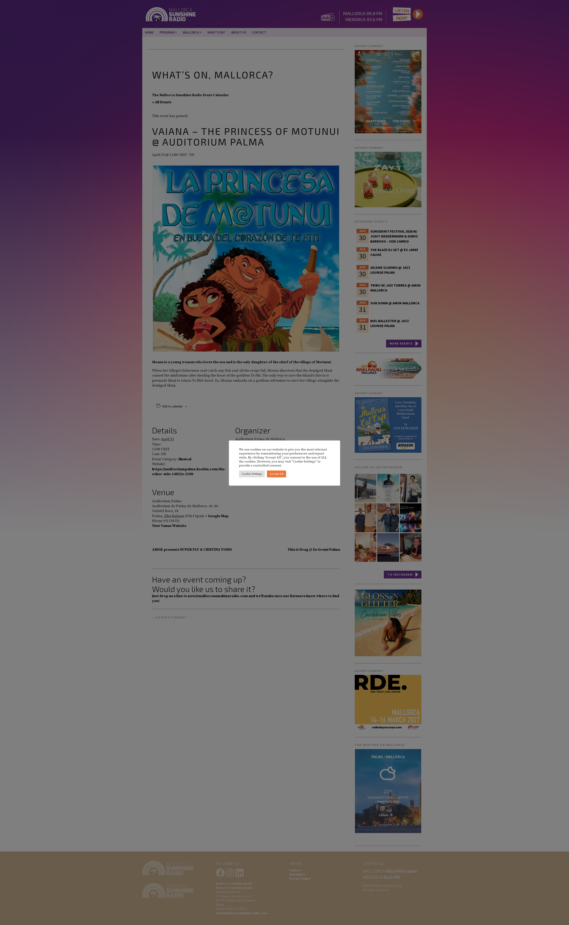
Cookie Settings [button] (252, 474)
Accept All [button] (276, 474)
